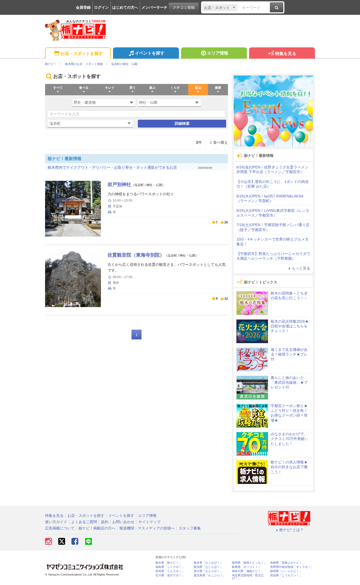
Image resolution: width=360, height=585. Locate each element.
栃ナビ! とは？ (291, 530)
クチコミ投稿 (184, 7)
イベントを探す (149, 53)
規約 (104, 522)
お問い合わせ (123, 522)
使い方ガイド (56, 522)
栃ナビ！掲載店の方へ (97, 528)
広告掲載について (60, 528)
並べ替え (220, 142)
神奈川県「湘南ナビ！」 (248, 571)
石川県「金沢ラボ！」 (169, 575)
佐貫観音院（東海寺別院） (136, 255)
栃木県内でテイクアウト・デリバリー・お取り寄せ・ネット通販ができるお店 (112, 167)
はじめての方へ (125, 7)
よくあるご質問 (84, 522)
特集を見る (285, 53)
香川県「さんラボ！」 (208, 571)
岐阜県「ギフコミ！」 (246, 567)
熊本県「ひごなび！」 (208, 562)
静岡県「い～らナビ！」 (286, 571)
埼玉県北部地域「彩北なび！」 (248, 577)
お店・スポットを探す (82, 53)
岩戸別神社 (119, 184)
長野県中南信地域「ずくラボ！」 (292, 567)
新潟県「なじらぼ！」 (208, 567)
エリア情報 (217, 53)
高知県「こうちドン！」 (286, 575)
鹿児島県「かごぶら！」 (210, 575)
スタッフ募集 (190, 528)
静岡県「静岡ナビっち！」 (249, 562)
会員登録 (83, 7)
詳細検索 (182, 123)
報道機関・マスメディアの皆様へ (147, 528)
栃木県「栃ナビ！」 (168, 562)
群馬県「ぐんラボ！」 (169, 571)
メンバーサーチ (154, 7)
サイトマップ (149, 522)
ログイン (101, 7)
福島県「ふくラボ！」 (169, 567)
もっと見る (301, 268)
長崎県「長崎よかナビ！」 (287, 562)
